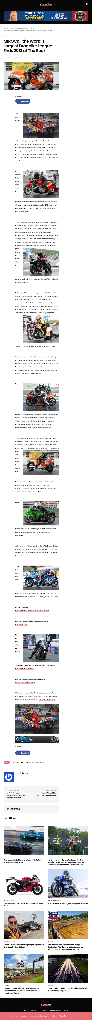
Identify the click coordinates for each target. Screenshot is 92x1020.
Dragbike (16, 762)
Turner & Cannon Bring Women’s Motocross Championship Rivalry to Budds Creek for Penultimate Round (21, 990)
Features (43, 1011)
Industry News (9, 900)
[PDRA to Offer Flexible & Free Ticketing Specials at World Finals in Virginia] (68, 968)
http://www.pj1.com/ (21, 624)
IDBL (22, 762)
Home (26, 1011)
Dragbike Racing (54, 900)
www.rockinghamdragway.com (25, 682)
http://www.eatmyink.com (47, 699)
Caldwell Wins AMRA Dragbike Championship (46, 794)
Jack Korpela (8, 58)
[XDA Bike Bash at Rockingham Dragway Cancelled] (68, 883)
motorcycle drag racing (35, 762)
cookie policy (61, 1016)
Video (66, 1011)
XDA (5, 36)
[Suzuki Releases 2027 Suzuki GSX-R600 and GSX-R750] (24, 883)
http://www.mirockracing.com (24, 669)
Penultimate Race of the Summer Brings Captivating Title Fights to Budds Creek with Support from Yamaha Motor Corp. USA (65, 947)
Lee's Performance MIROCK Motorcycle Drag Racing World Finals (16, 795)
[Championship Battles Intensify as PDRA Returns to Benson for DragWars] (24, 840)
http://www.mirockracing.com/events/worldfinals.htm (32, 611)
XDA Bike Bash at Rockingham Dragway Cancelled (68, 903)
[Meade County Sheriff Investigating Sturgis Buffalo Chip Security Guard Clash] (24, 925)
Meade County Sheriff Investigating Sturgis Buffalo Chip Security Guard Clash (24, 945)
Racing (6, 857)
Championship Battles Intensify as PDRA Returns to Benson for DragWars (23, 861)
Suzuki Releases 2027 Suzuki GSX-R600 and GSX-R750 (23, 904)
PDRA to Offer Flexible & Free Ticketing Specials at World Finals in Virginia (67, 989)
